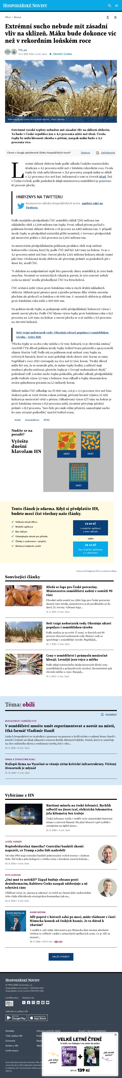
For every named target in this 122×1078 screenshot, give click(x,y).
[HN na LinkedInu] (38, 1002)
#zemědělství (32, 420)
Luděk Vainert (13, 841)
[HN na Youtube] (47, 1002)
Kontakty (10, 1031)
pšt (25, 50)
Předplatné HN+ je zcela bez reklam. (101, 571)
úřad (102, 176)
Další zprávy (60, 956)
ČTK (20, 50)
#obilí (18, 420)
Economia (10, 1041)
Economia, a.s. (26, 985)
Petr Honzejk (13, 875)
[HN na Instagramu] (33, 1002)
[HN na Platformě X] (23, 1002)
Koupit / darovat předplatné (92, 1031)
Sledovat (85, 153)
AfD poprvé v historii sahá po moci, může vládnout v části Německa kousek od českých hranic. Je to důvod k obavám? (72, 921)
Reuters (61, 120)
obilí (29, 705)
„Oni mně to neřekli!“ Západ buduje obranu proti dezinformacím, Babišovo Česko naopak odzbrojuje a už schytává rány (46, 883)
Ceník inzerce (12, 1051)
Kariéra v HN (12, 1046)
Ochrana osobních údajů (48, 1031)
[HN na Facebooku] (28, 1002)
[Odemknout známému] (115, 17)
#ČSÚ (47, 420)
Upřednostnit (108, 153)
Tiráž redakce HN (14, 1036)
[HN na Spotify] (42, 1002)
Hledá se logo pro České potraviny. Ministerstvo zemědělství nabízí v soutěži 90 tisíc (79, 591)
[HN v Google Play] (16, 1018)
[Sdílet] (107, 17)
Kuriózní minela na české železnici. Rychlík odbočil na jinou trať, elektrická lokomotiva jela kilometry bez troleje (79, 809)
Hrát (67, 453)
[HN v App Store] (38, 1018)
